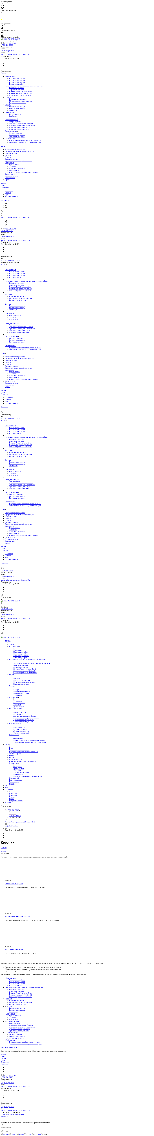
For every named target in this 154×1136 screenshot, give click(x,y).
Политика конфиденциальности (12, 1114)
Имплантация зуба (16, 84)
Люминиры (13, 110)
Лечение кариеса (11, 153)
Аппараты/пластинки (17, 168)
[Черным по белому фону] (1, 13)
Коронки (8, 97)
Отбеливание (10, 138)
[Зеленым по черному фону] (1, 22)
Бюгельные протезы (16, 88)
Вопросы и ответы (11, 196)
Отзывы (8, 193)
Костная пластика (11, 120)
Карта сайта (5, 1116)
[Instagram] (6, 204)
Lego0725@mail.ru (7, 51)
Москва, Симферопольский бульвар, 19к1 (16, 54)
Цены (3, 146)
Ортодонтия (9, 112)
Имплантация (10, 76)
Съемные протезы (11, 159)
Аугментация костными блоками (21, 123)
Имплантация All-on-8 (17, 82)
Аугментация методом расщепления (22, 125)
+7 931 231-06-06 (10, 43)
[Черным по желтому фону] (1, 19)
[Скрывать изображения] (2, 28)
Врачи (3, 185)
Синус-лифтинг (15, 122)
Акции (3, 183)
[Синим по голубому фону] (1, 17)
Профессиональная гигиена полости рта (19, 151)
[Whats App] (6, 208)
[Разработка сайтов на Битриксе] (77, 1119)
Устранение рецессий (17, 137)
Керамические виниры (17, 106)
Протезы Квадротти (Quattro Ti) (20, 93)
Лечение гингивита (16, 133)
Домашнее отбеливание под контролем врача (25, 142)
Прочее (7, 180)
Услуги (3, 73)
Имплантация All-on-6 (17, 80)
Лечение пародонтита (17, 135)
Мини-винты (14, 170)
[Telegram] (5, 206)
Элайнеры (13, 116)
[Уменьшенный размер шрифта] (2, 3)
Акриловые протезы (16, 90)
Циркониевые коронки (17, 99)
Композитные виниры (17, 108)
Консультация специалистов (15, 149)
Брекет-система (14, 164)
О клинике (5, 187)
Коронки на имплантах (17, 103)
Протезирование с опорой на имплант (18, 161)
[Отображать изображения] (2, 26)
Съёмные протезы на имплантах (20, 95)
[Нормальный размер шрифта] (2, 6)
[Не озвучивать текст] (2, 35)
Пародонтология (11, 131)
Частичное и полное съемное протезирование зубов (24, 86)
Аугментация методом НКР (19, 129)
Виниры (8, 105)
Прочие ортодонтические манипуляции (23, 172)
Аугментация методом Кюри (19, 127)
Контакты (5, 200)
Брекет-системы (15, 114)
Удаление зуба (10, 174)
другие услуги (14, 118)
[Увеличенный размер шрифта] (2, 8)
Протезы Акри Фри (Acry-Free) (20, 91)
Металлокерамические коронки (20, 101)
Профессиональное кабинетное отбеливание (25, 140)
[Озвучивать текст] (2, 33)
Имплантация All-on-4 (17, 78)
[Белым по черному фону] (1, 15)
